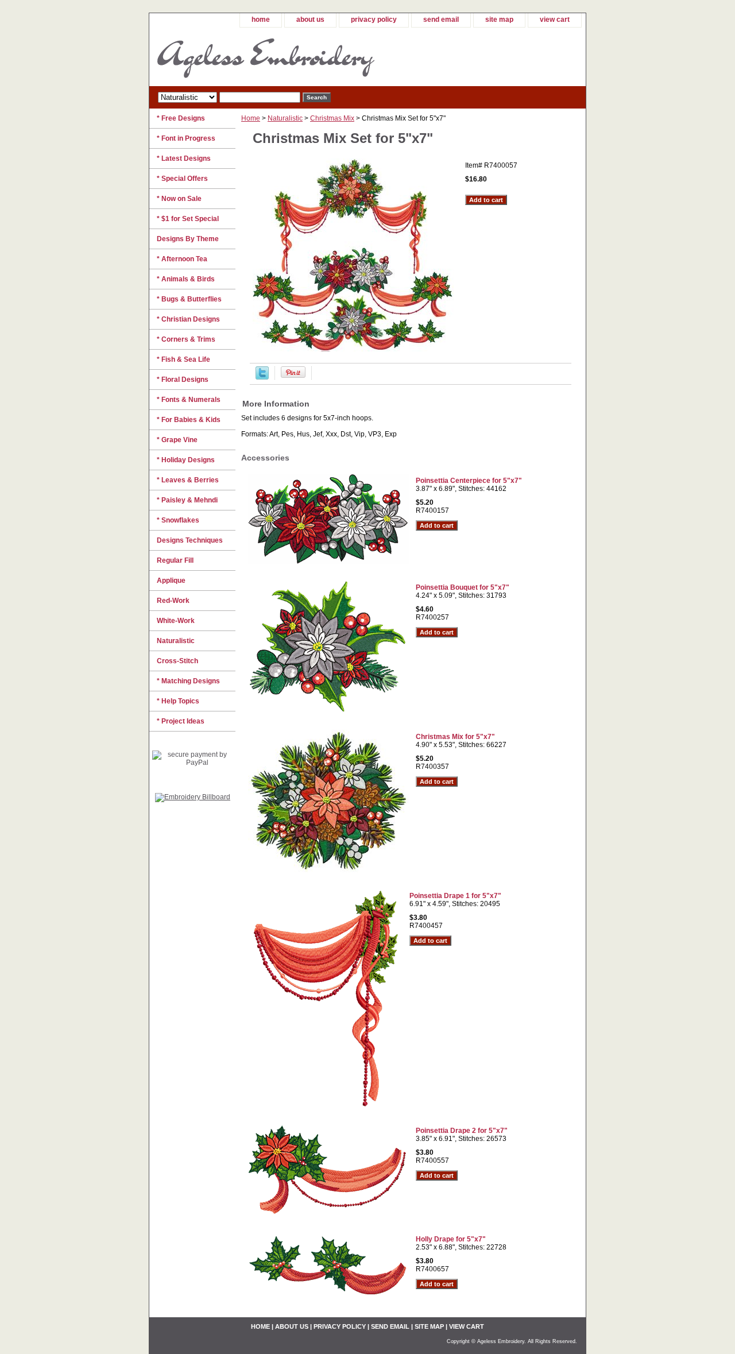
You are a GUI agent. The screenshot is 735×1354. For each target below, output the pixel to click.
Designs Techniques (190, 540)
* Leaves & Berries (188, 480)
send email (441, 20)
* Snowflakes (178, 520)
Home (250, 118)
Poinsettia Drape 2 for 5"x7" (462, 1131)
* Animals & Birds (186, 279)
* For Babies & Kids (188, 420)
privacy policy (374, 20)
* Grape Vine (177, 440)
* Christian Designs (188, 319)
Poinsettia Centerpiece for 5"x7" (469, 481)
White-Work (176, 621)
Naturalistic (285, 118)
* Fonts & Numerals (188, 400)
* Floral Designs (182, 380)
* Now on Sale (179, 199)
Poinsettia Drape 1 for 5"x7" (455, 896)
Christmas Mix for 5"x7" (455, 737)
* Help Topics (178, 701)
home (261, 20)
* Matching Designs (188, 681)
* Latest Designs (184, 158)
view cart (555, 20)
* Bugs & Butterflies (189, 299)
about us (310, 20)
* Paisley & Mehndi (187, 500)
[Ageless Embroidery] (292, 57)
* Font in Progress (186, 138)
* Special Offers (182, 179)
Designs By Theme (188, 239)
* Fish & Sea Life (183, 359)
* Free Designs (181, 118)
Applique (171, 581)
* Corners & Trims (186, 339)
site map (499, 20)
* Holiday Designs (186, 460)
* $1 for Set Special (188, 219)
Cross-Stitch (177, 661)
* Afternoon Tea (182, 259)
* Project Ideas (180, 721)
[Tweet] (262, 377)
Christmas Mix (332, 118)
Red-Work (173, 601)
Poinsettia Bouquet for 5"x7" (462, 587)
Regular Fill (175, 560)
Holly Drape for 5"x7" (451, 1239)
